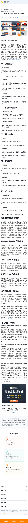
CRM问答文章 (7, 9)
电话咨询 (14, 521)
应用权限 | (13, 511)
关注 (18, 17)
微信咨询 (6, 521)
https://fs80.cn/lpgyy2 (15, 59)
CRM (2, 9)
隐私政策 (16, 511)
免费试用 (22, 521)
